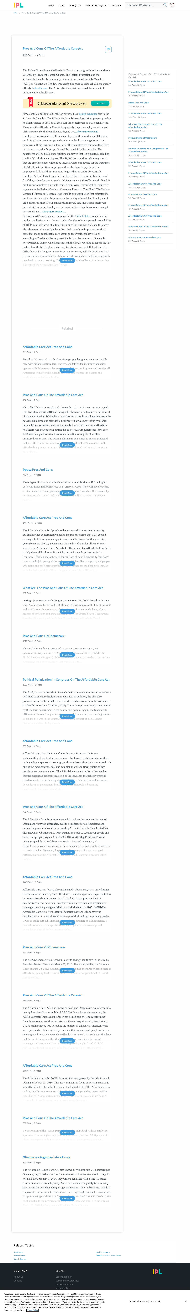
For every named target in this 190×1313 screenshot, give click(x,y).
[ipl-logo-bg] (19, 4)
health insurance (88, 113)
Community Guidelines (67, 1280)
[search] (165, 5)
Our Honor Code (64, 1284)
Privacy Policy (62, 1288)
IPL (15, 13)
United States (82, 215)
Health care (18, 1252)
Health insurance (103, 1252)
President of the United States (108, 1255)
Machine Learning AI (94, 5)
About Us (18, 1276)
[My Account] (173, 4)
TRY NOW (100, 103)
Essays (51, 5)
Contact (18, 1280)
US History (114, 5)
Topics (61, 5)
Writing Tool (75, 5)
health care (41, 88)
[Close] (185, 1301)
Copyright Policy (63, 1276)
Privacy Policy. (32, 1310)
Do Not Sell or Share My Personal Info (145, 1301)
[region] (95, 1301)
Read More (67, 370)
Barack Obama (20, 1259)
